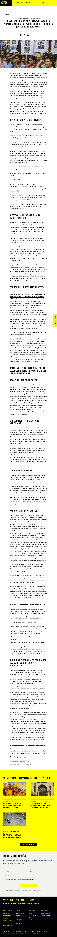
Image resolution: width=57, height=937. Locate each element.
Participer (29, 3)
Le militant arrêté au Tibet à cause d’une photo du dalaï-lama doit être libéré (13, 805)
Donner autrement (45, 915)
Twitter (13, 904)
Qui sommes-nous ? (20, 913)
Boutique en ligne (7, 925)
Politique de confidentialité (29, 931)
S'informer (17, 3)
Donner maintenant (45, 913)
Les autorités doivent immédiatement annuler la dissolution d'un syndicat (40, 805)
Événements (31, 919)
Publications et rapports (32, 916)
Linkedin (37, 904)
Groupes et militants (8, 920)
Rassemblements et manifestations (28, 31)
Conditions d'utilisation (17, 931)
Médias (30, 913)
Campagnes (6, 913)
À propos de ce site (6, 931)
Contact (38, 931)
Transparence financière (19, 920)
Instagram (21, 904)
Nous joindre (19, 923)
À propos (40, 3)
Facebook (6, 904)
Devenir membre (7, 915)
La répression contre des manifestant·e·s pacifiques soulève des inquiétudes (12, 836)
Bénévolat (5, 918)
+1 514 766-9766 (45, 931)
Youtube (29, 904)
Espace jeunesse (7, 923)
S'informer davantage (28, 844)
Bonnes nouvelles (33, 922)
